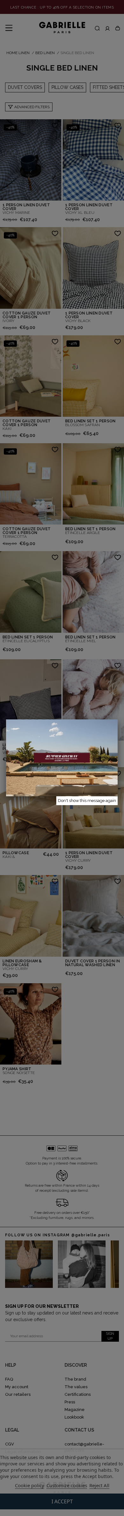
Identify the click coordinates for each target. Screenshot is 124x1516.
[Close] (117, 719)
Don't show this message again (87, 800)
